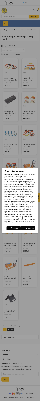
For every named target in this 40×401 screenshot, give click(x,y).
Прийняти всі (13, 228)
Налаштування (28, 228)
